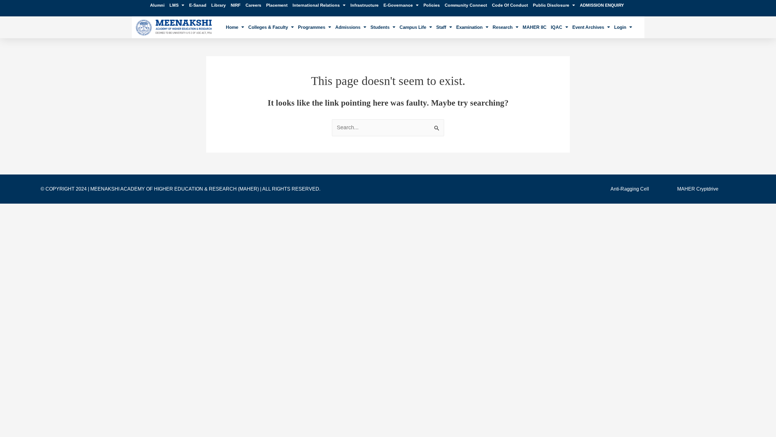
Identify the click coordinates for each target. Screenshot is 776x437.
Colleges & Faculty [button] (268, 27)
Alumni (157, 5)
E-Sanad (197, 5)
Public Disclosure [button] (551, 5)
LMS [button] (174, 5)
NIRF (236, 5)
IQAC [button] (556, 27)
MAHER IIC (535, 27)
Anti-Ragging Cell (629, 188)
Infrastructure (364, 5)
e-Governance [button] (398, 5)
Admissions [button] (347, 27)
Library (218, 5)
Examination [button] (469, 27)
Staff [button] (441, 27)
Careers (253, 5)
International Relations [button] (316, 5)
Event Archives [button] (588, 27)
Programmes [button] (311, 27)
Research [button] (503, 27)
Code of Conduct (510, 5)
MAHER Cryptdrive (697, 188)
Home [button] (232, 27)
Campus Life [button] (413, 27)
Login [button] (620, 27)
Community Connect (466, 5)
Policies (431, 5)
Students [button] (380, 27)
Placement (277, 5)
